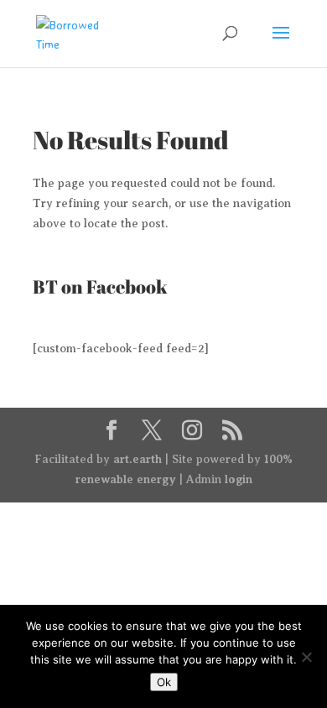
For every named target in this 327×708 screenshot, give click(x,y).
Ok (164, 682)
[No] (306, 656)
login (238, 479)
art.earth (137, 459)
